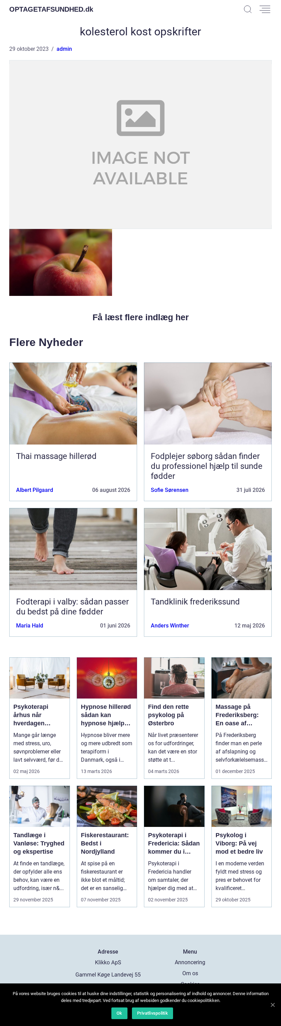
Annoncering (190, 962)
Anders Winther (170, 625)
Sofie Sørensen (169, 490)
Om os (190, 973)
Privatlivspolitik (152, 1013)
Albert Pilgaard (34, 490)
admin (64, 49)
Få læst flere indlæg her (141, 317)
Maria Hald (29, 625)
